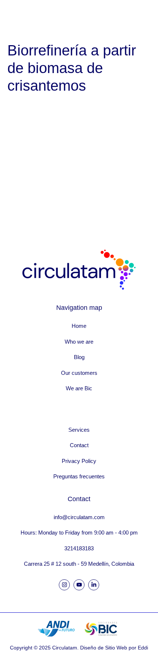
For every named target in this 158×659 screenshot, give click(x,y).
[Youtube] (79, 584)
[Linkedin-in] (93, 584)
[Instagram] (64, 584)
